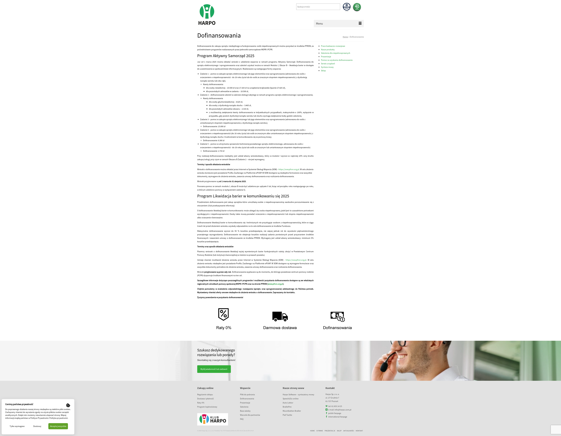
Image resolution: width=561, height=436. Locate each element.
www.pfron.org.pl (275, 284)
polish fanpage (334, 413)
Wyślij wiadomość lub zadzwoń (213, 369)
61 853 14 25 (336, 406)
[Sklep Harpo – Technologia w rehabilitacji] (223, 15)
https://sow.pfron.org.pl (288, 169)
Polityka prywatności (58, 418)
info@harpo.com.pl (343, 409)
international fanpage (337, 416)
